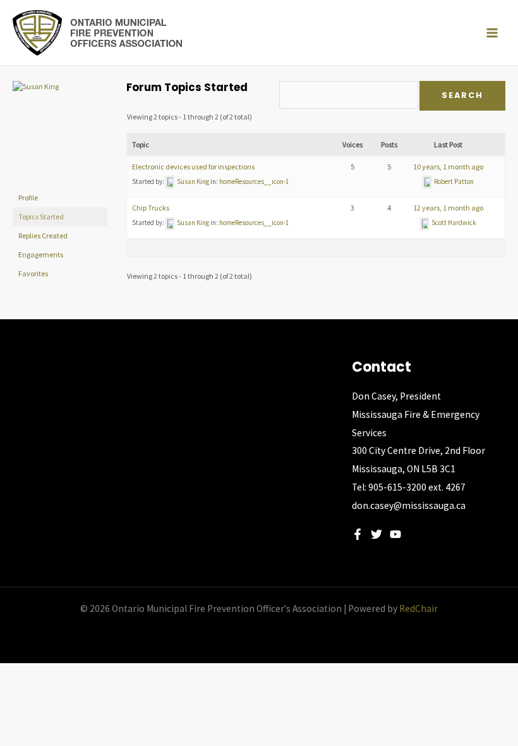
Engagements (40, 254)
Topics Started (41, 216)
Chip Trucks (150, 207)
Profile (28, 197)
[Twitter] (376, 534)
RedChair (418, 608)
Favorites (33, 273)
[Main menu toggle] (492, 33)
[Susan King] (60, 133)
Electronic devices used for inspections (193, 166)
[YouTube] (395, 534)
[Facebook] (357, 534)
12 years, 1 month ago (448, 207)
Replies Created (43, 235)
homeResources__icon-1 (254, 181)
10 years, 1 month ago (448, 166)
